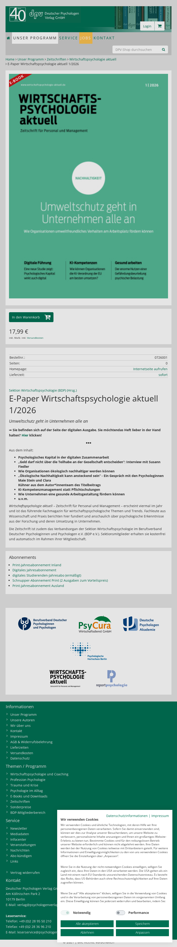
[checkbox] (65, 912)
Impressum (160, 816)
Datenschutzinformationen (127, 816)
